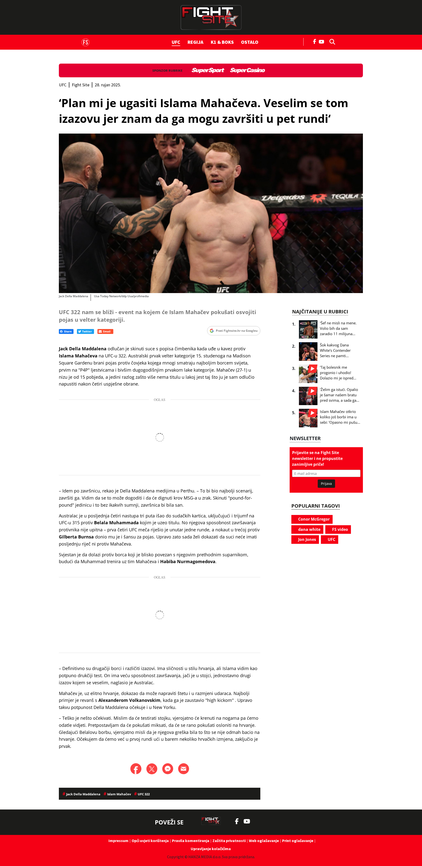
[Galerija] (211, 213)
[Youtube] (323, 41)
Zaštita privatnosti (229, 840)
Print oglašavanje (297, 840)
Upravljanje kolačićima (211, 848)
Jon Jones (306, 539)
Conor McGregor (313, 519)
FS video (339, 529)
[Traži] (331, 41)
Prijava (326, 483)
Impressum (118, 840)
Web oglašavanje (264, 840)
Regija (195, 42)
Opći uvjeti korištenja (150, 840)
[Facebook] (315, 41)
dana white (308, 529)
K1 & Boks (222, 42)
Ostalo (249, 42)
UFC (176, 42)
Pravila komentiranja (190, 840)
